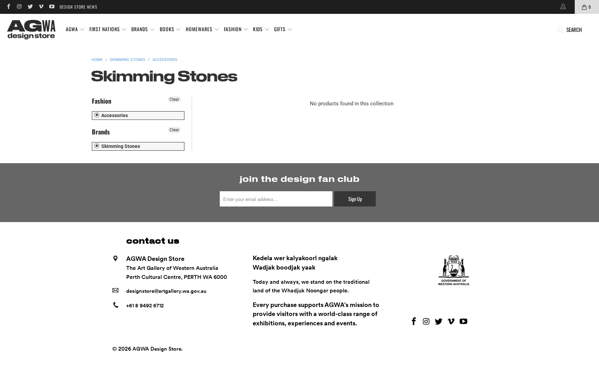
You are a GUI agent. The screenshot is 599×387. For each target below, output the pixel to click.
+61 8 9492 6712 (145, 305)
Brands (101, 131)
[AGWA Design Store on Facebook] (8, 7)
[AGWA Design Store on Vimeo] (41, 7)
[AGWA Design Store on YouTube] (51, 7)
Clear (174, 99)
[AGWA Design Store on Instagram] (19, 7)
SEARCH (574, 29)
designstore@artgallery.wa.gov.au (166, 291)
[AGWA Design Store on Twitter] (30, 7)
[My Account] (563, 7)
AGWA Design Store (156, 349)
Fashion (101, 100)
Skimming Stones (120, 146)
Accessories (114, 115)
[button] (75, 29)
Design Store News (78, 7)
